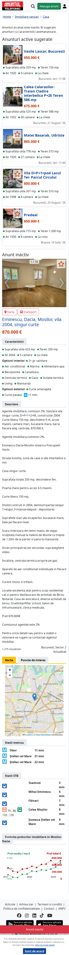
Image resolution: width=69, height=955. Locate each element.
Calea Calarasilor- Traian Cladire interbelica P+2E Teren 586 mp (43, 93)
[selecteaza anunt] (17, 50)
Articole (10, 904)
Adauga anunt (49, 6)
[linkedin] (34, 915)
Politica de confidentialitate (21, 909)
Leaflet (28, 734)
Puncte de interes (33, 660)
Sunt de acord (34, 951)
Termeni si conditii (50, 904)
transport (30, 312)
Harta (9, 660)
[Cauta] (33, 6)
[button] (34, 697)
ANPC (62, 909)
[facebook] (19, 915)
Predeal (31, 215)
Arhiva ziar (26, 904)
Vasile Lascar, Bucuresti (44, 51)
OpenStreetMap (43, 734)
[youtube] (49, 915)
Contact (49, 909)
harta (11, 312)
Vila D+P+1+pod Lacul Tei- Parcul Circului (42, 175)
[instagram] (27, 915)
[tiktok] (42, 915)
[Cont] (64, 6)
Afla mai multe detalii (45, 945)
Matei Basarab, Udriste (44, 135)
